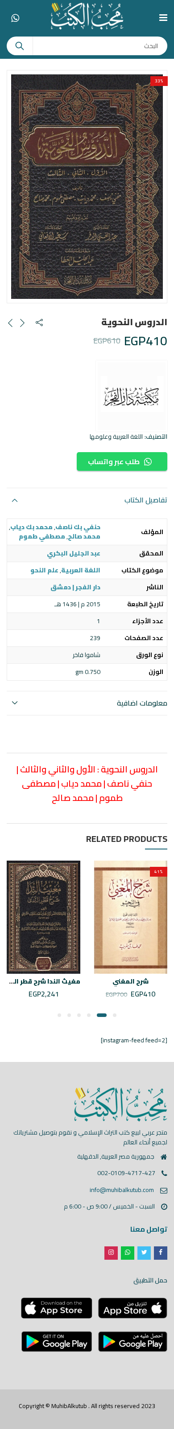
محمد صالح (84, 536)
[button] (115, 1015)
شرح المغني (130, 981)
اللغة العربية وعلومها (116, 436)
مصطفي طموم (42, 536)
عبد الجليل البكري (73, 553)
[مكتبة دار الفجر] (131, 396)
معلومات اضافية (142, 703)
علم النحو (44, 570)
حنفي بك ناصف (77, 527)
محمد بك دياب (31, 527)
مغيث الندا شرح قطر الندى (41, 981)
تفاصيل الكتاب (145, 499)
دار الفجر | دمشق (75, 587)
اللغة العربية (80, 570)
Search (20, 46)
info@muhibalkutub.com (122, 1190)
